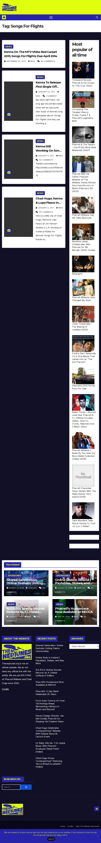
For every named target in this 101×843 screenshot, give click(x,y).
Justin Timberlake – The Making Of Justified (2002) (82, 327)
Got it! (51, 839)
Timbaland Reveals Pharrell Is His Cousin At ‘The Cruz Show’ (83, 83)
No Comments (48, 61)
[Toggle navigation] (51, 17)
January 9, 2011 (46, 156)
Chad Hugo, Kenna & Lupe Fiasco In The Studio (49, 203)
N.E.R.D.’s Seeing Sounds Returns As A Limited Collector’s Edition (26, 612)
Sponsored (14, 575)
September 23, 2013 (16, 61)
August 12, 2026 (65, 588)
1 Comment (51, 96)
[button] (97, 17)
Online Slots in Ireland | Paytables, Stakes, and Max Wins (73, 583)
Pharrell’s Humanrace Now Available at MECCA (74, 610)
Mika (33, 61)
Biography (77, 273)
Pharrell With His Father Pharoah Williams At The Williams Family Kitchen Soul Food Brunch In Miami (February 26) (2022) (84, 183)
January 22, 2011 (46, 92)
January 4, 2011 (46, 208)
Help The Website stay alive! (87, 826)
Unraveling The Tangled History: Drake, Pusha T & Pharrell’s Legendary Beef (82, 115)
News (8, 46)
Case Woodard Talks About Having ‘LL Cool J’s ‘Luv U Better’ (83, 523)
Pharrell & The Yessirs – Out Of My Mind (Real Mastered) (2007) (84, 147)
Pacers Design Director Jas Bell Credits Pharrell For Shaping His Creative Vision (50, 718)
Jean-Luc (32, 588)
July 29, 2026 (63, 617)
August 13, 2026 (17, 588)
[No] (97, 836)
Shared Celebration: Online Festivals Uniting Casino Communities (25, 583)
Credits (5, 689)
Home (62, 826)
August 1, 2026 (16, 617)
